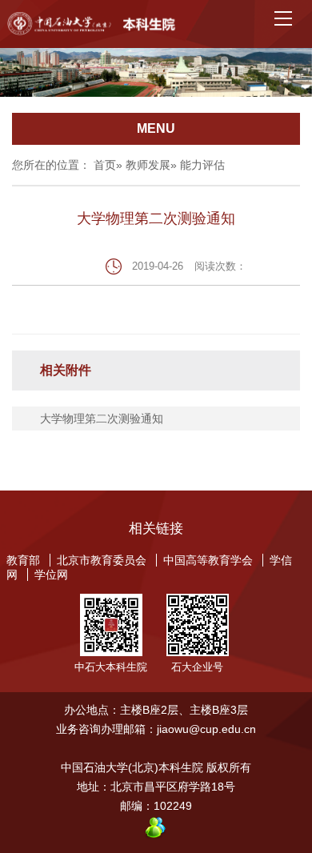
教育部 (23, 560)
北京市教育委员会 (101, 560)
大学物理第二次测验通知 (101, 418)
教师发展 (148, 164)
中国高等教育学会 (208, 560)
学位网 (51, 574)
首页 (105, 164)
